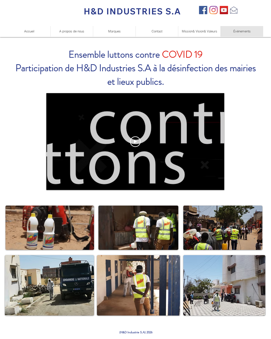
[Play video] (135, 141)
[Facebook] (203, 10)
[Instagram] (213, 10)
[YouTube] (224, 10)
